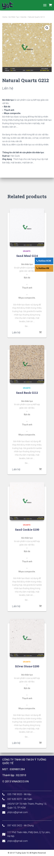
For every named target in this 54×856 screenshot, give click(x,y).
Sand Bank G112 (27, 392)
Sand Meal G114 (27, 256)
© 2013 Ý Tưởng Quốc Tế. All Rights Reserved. (27, 853)
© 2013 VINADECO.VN (15, 781)
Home (4, 17)
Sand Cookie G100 (27, 529)
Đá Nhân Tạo (14, 17)
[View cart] (50, 5)
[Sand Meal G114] (27, 227)
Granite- (23, 17)
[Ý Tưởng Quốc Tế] (8, 5)
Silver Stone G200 (27, 666)
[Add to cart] (40, 332)
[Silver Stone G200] (27, 638)
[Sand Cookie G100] (27, 501)
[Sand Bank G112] (27, 364)
